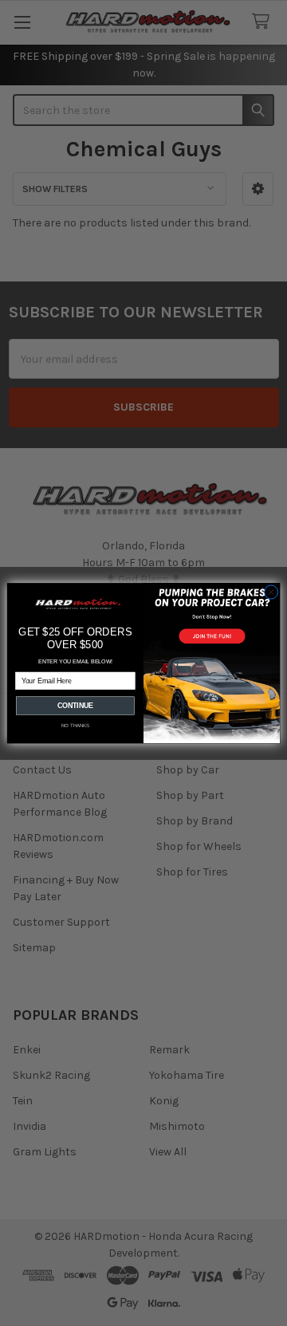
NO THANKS (75, 725)
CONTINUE (75, 706)
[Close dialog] (271, 592)
